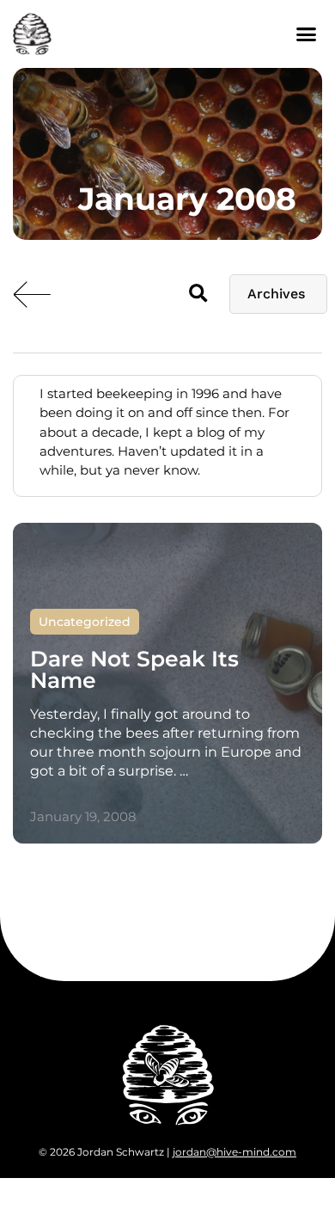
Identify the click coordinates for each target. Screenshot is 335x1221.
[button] (306, 34)
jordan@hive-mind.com (234, 1151)
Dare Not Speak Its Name (134, 669)
